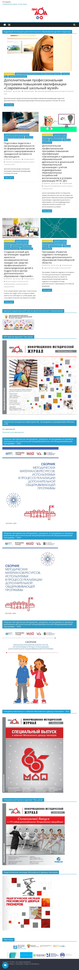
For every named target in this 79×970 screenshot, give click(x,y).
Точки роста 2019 (55, 140)
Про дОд (18, 91)
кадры (46, 268)
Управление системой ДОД (17, 76)
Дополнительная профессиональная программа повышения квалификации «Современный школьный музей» (35, 84)
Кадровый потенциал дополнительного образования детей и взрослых (38, 74)
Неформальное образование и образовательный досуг (18, 247)
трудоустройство (9, 287)
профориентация (9, 284)
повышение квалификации (45, 91)
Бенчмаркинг (9, 74)
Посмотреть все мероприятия (13, 432)
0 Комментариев (28, 91)
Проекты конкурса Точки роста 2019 (17, 281)
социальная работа (22, 284)
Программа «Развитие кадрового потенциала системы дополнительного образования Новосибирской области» (58, 257)
